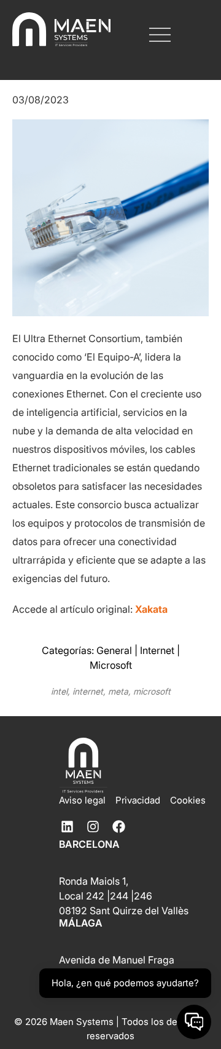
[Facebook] (118, 826)
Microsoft (111, 665)
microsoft (152, 691)
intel (59, 691)
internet (87, 691)
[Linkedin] (67, 826)
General (114, 650)
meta (118, 691)
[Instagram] (93, 826)
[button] (160, 36)
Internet (157, 650)
